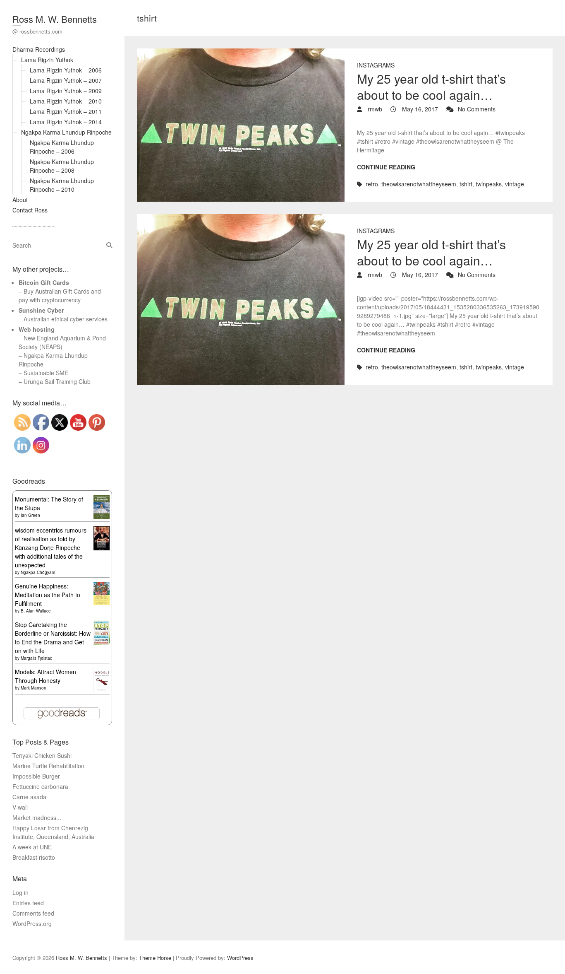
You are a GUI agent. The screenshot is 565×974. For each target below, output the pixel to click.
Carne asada (29, 797)
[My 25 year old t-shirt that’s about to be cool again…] (241, 125)
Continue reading (386, 167)
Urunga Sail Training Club (57, 381)
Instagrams (376, 65)
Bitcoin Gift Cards (44, 282)
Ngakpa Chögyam (38, 572)
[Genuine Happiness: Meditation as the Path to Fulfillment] (101, 586)
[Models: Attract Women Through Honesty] (101, 672)
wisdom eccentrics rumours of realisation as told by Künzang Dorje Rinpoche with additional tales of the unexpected (50, 547)
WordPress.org (32, 923)
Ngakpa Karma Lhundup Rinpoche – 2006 (62, 146)
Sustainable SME (46, 373)
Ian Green (30, 515)
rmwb (374, 109)
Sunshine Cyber (41, 310)
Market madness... (36, 817)
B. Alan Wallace (36, 611)
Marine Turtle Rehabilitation (48, 766)
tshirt (466, 184)
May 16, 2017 (419, 109)
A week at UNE (32, 847)
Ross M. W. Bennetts (54, 18)
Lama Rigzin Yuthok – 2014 (66, 122)
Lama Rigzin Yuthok (47, 59)
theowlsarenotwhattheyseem (418, 184)
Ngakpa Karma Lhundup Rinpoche (66, 132)
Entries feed (28, 903)
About (20, 199)
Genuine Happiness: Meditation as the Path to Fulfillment (47, 595)
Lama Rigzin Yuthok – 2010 (66, 101)
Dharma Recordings (38, 49)
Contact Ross (30, 210)
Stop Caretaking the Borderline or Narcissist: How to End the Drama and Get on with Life (53, 637)
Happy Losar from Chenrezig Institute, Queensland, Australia (53, 832)
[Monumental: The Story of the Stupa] (101, 499)
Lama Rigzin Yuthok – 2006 (66, 70)
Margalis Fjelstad (37, 658)
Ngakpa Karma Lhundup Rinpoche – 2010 (62, 184)
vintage (514, 184)
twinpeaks (489, 184)
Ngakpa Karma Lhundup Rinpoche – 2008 (62, 165)
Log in (20, 892)
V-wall (20, 807)
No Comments (477, 109)
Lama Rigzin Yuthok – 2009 (66, 91)
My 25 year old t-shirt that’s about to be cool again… (431, 87)
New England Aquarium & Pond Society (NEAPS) (62, 342)
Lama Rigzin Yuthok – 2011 (66, 111)
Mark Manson (33, 688)
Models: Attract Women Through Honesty (45, 676)
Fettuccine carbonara (40, 786)
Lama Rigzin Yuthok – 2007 (66, 80)
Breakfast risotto (33, 857)
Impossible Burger (36, 776)
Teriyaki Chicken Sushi (42, 755)
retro (372, 184)
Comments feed (33, 913)
